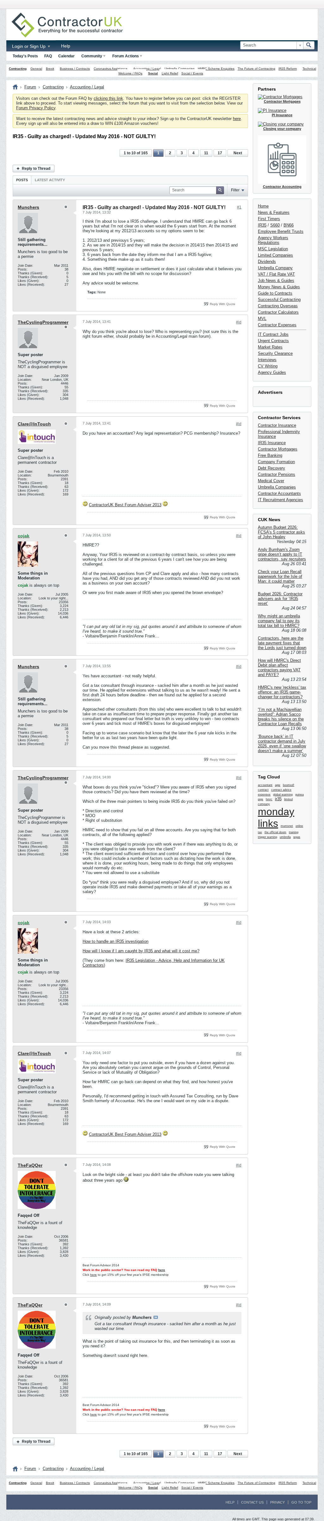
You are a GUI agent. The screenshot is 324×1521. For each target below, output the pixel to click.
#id (238, 322)
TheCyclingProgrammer (43, 322)
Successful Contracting (279, 299)
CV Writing (267, 366)
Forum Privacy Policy (35, 107)
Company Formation (276, 461)
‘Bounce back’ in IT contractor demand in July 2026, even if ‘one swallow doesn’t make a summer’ (282, 743)
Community (91, 56)
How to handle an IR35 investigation (115, 941)
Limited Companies (275, 255)
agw (277, 785)
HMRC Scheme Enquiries (216, 68)
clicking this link (108, 98)
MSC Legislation (273, 248)
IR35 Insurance (272, 442)
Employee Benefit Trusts (280, 231)
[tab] (22, 180)
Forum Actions (125, 56)
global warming (283, 794)
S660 (275, 225)
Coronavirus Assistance (111, 68)
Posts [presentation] (22, 180)
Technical (309, 68)
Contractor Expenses (277, 325)
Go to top (301, 1502)
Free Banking (270, 455)
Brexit (50, 68)
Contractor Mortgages (277, 449)
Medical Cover (271, 480)
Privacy (277, 1502)
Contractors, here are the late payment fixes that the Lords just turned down (282, 643)
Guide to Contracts (275, 293)
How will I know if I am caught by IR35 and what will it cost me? (141, 951)
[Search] (309, 45)
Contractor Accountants (279, 493)
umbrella (285, 837)
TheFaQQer (30, 1165)
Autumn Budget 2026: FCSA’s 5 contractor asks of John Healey (281, 532)
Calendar (66, 56)
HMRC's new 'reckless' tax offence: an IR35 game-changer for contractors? (282, 692)
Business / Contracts (75, 68)
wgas (296, 837)
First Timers (269, 218)
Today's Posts (25, 56)
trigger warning (267, 837)
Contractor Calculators (278, 312)
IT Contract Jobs (273, 334)
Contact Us (252, 1502)
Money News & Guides (279, 286)
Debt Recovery (271, 468)
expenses (264, 794)
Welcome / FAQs (130, 73)
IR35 (262, 225)
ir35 (278, 798)
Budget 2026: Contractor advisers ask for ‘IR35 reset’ (280, 598)
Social (153, 73)
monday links (276, 817)
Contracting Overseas (278, 306)
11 (206, 153)
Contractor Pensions (276, 474)
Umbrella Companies (180, 68)
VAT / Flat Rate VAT (276, 274)
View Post (155, 1317)
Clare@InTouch (34, 423)
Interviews (267, 359)
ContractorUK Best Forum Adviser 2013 (125, 504)
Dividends (267, 261)
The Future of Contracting (256, 68)
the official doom (275, 832)
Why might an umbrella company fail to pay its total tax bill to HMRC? (279, 621)
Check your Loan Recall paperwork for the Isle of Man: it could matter (280, 576)
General (36, 68)
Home (263, 206)
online (299, 826)
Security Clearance (275, 353)
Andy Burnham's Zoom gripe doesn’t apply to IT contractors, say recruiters (282, 554)
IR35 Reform (287, 68)
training (293, 832)
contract (263, 789)
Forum (30, 87)
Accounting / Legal (147, 68)
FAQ (48, 56)
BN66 (289, 225)
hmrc (269, 799)
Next (238, 153)
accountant (265, 785)
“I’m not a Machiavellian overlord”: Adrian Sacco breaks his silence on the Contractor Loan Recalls (281, 716)
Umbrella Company (275, 267)
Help (65, 45)
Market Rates (270, 347)
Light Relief (170, 73)
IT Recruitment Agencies (280, 499)
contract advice (281, 789)
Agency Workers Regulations (273, 240)
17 (220, 153)
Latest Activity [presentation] (50, 180)
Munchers (28, 207)
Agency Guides (272, 372)
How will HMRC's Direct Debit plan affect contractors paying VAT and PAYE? (279, 667)
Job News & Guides (276, 280)
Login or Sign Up (29, 46)
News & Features (274, 212)
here (237, 118)
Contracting (18, 68)
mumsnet (287, 826)
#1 (239, 207)
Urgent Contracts (273, 340)
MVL (262, 318)
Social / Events (192, 73)
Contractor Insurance (277, 425)
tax (260, 832)
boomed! (288, 785)
